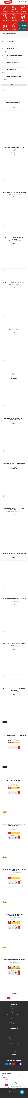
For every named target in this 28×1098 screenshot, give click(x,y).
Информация (14, 1028)
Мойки (22, 20)
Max (20, 1064)
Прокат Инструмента (14, 1037)
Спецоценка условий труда (14, 1014)
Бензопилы (23, 11)
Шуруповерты (5, 20)
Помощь (14, 1031)
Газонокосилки (14, 11)
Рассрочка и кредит (14, 1049)
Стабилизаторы (11, 69)
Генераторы (14, 20)
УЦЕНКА (14, 29)
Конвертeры (10, 48)
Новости (14, 1008)
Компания (14, 1004)
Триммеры (5, 11)
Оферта (14, 1012)
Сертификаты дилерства (14, 1051)
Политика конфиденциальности (14, 1025)
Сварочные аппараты (13, 62)
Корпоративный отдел (14, 1043)
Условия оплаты (14, 1033)
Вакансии (14, 1017)
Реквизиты (14, 1019)
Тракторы (5, 29)
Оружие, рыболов (14, 1047)
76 (19, 998)
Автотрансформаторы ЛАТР (15, 76)
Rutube (17, 1064)
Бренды (14, 1057)
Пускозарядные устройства (15, 55)
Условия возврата (14, 1041)
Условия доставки (14, 1035)
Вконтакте (6, 1064)
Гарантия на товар (14, 1039)
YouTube (13, 1064)
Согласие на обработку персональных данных (14, 1023)
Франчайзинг (14, 1021)
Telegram (10, 1064)
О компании (14, 1006)
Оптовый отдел (14, 1045)
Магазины (14, 1010)
